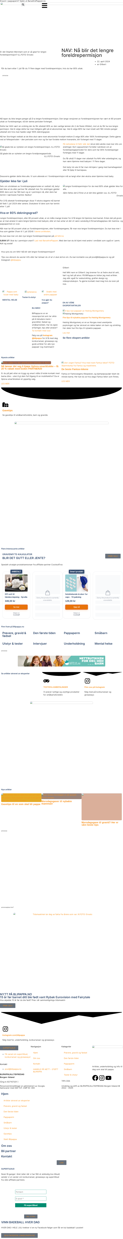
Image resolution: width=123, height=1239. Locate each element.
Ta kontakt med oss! (41, 330)
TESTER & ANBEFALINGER (55, 687)
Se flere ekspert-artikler (76, 337)
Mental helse (103, 643)
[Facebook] (95, 1078)
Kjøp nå (77, 607)
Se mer (16, 607)
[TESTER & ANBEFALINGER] (46, 681)
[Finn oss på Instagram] (87, 681)
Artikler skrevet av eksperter (17, 1100)
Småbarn (101, 633)
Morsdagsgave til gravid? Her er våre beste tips (100, 823)
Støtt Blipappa (10, 1139)
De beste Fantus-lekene (75, 369)
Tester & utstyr (29, 297)
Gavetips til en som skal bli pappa (20, 804)
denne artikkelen (42, 231)
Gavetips (7, 410)
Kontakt (36, 1064)
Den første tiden (44, 633)
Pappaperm (72, 633)
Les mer (66, 333)
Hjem (35, 1052)
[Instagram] (102, 1078)
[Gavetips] (5, 405)
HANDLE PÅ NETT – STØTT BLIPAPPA (45, 1070)
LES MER (5, 383)
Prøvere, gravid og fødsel (75, 1052)
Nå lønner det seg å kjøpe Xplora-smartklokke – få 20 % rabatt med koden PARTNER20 (29, 367)
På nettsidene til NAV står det (76, 144)
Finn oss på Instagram (94, 687)
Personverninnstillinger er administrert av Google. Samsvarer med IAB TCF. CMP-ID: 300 (22, 1087)
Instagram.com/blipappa (13, 1035)
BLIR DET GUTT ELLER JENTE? (23, 556)
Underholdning (74, 643)
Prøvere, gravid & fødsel (14, 634)
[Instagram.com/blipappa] (5, 1029)
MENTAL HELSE (9, 300)
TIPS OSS (66, 1081)
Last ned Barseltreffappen (46, 240)
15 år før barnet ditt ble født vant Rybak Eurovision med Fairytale (45, 997)
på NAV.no (59, 236)
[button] (23, 4)
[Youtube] (108, 1078)
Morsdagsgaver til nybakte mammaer (56, 802)
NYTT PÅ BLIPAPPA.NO (16, 994)
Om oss (36, 1058)
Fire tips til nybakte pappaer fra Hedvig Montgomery (87, 317)
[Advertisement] (61, 95)
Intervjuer (40, 643)
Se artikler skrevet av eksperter (15, 673)
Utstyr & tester (12, 643)
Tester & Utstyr (71, 1075)
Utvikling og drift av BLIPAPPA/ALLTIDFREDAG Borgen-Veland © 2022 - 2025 (91, 1087)
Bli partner (8, 1151)
